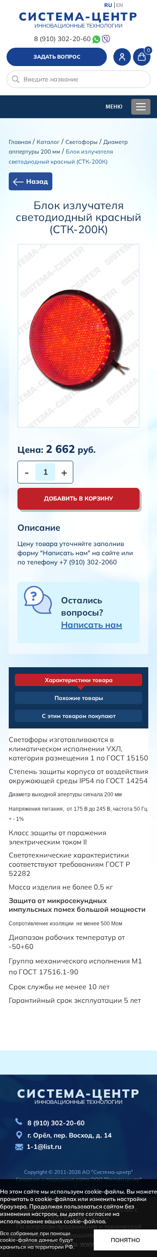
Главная (20, 141)
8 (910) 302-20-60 (62, 39)
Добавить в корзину (78, 498)
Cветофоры (81, 141)
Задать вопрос (57, 56)
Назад (37, 181)
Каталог (48, 141)
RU (108, 5)
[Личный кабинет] (122, 57)
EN (119, 5)
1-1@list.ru (44, 1146)
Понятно (125, 1239)
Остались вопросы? (91, 612)
